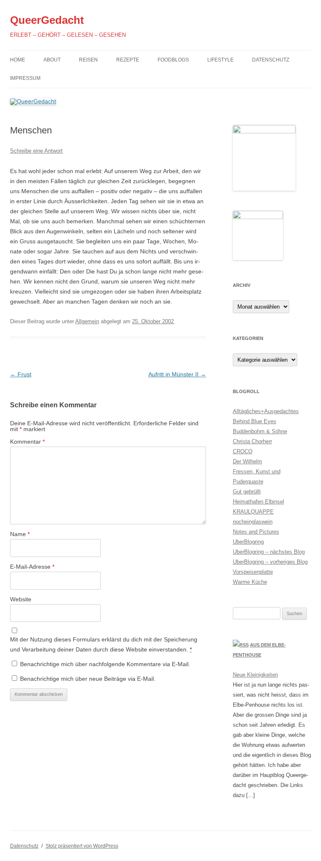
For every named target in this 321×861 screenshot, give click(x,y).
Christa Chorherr (252, 441)
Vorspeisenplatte (253, 572)
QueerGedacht (47, 20)
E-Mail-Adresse (32, 566)
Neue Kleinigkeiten (255, 675)
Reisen (88, 60)
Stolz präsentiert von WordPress (82, 846)
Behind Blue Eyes (254, 421)
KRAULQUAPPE (253, 511)
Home (17, 60)
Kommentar (27, 441)
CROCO (242, 451)
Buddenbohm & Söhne (260, 431)
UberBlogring (248, 542)
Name (20, 534)
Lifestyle (220, 60)
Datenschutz (270, 60)
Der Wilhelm (247, 461)
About (52, 60)
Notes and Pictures (256, 532)
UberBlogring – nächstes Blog (269, 552)
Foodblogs (173, 60)
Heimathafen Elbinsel (258, 501)
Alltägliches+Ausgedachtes (266, 411)
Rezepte (127, 60)
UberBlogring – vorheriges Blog (270, 562)
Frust (20, 374)
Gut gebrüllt (247, 491)
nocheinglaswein (253, 522)
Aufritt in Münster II (177, 374)
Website (20, 599)
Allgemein (87, 321)
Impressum (25, 78)
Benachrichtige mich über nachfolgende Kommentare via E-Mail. (105, 664)
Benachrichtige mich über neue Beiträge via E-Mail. (87, 678)
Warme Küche (250, 582)
